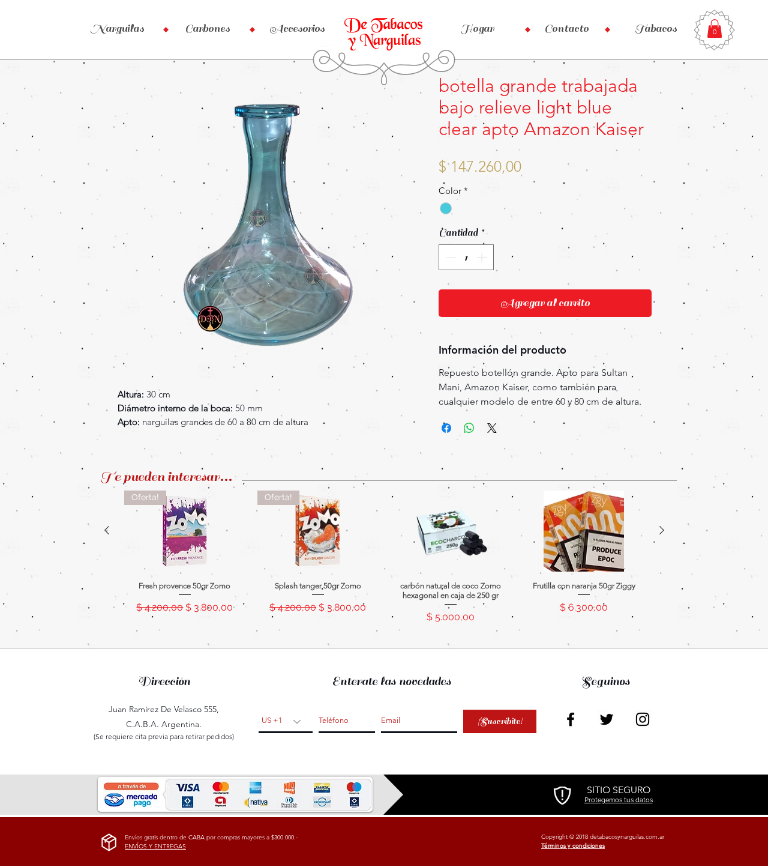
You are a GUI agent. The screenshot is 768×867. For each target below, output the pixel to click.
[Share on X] (492, 428)
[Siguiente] (662, 530)
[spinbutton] (466, 257)
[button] (714, 28)
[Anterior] (107, 530)
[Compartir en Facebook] (446, 428)
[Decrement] (449, 257)
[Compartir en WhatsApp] (469, 428)
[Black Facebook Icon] (571, 719)
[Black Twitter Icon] (607, 719)
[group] (384, 562)
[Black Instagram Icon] (643, 719)
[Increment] (482, 257)
